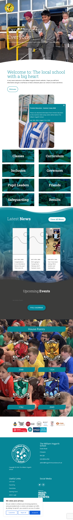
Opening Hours (13, 491)
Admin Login (12, 495)
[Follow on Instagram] (43, 484)
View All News (57, 219)
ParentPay (12, 485)
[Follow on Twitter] (39, 484)
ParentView (12, 488)
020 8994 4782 (44, 459)
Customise (12, 512)
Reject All (23, 512)
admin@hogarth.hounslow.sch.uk (51, 463)
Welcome (12, 89)
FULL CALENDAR (36, 308)
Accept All (35, 512)
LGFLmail (12, 481)
